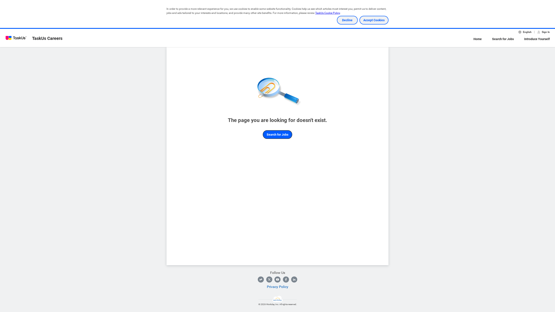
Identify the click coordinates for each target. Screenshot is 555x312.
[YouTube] (277, 279)
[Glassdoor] (261, 279)
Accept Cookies (374, 20)
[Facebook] (286, 279)
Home (477, 39)
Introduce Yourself (537, 39)
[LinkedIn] (294, 279)
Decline (347, 20)
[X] (269, 279)
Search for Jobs (503, 39)
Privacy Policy (277, 287)
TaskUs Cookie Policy (327, 13)
